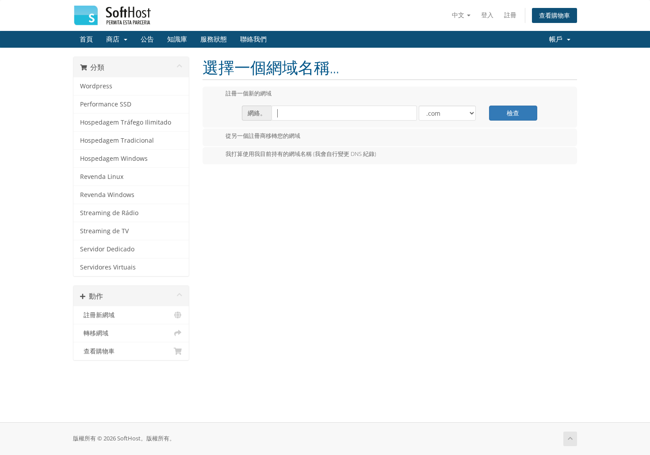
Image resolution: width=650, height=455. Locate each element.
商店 (114, 39)
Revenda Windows (107, 195)
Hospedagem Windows (114, 159)
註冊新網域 (97, 315)
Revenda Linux (101, 177)
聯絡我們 (253, 39)
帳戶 (557, 39)
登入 (487, 15)
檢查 (513, 113)
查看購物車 (554, 15)
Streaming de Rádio (109, 213)
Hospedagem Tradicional (117, 140)
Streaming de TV (104, 231)
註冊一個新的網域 (248, 94)
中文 (459, 15)
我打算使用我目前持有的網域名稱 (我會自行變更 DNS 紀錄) (301, 154)
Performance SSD (105, 104)
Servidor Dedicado (107, 249)
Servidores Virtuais (108, 267)
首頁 (86, 39)
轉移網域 (94, 333)
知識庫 (177, 39)
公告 (147, 39)
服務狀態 (213, 39)
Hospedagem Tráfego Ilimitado (125, 122)
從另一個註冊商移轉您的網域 (263, 136)
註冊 (510, 15)
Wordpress (96, 86)
